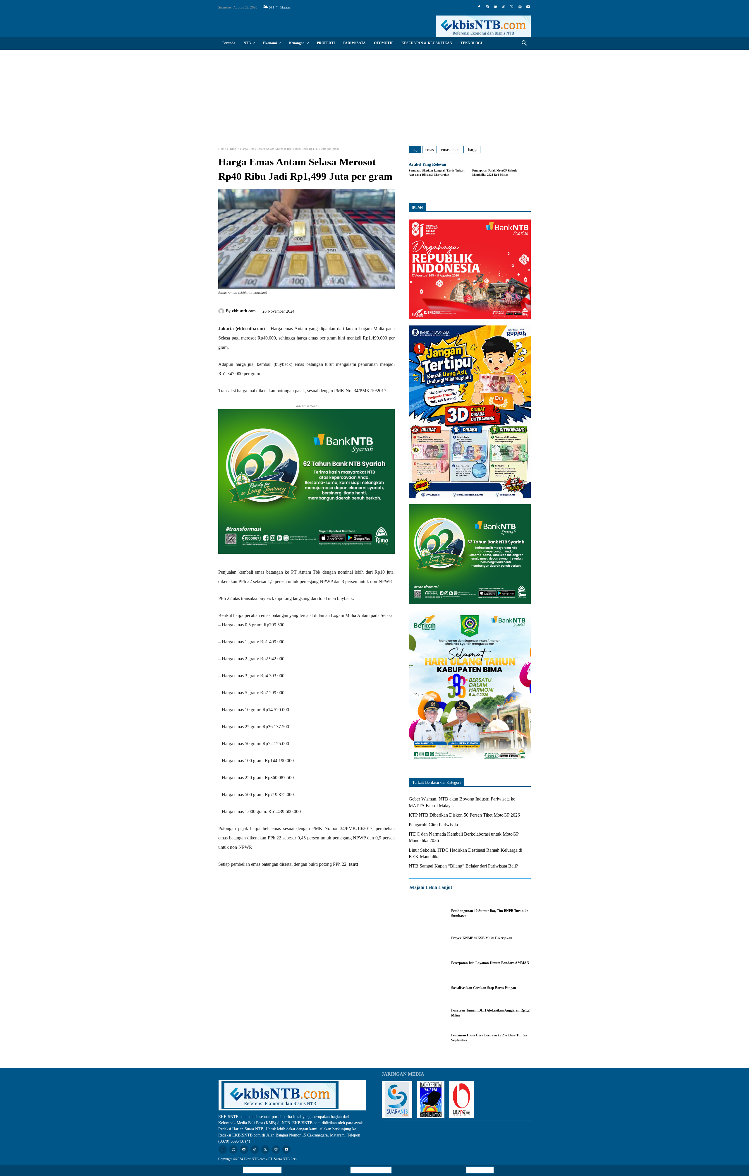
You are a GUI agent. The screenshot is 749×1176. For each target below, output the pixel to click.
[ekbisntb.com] (222, 311)
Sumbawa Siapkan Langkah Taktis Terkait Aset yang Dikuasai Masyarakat (436, 172)
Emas (429, 150)
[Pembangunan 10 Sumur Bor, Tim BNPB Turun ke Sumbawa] (427, 913)
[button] (524, 43)
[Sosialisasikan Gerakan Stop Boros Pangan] (427, 988)
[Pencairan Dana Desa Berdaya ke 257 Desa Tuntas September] (427, 1038)
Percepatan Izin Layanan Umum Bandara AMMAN (490, 963)
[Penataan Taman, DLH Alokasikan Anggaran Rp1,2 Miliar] (427, 1013)
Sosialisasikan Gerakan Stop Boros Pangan (483, 988)
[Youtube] (528, 7)
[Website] (520, 7)
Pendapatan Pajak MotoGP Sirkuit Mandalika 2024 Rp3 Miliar (494, 172)
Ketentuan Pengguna (262, 1170)
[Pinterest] (333, 310)
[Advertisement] (374, 94)
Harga (472, 150)
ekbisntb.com (244, 311)
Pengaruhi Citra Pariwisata (433, 824)
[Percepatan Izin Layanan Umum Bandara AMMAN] (427, 963)
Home (222, 148)
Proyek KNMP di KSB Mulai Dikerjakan (481, 938)
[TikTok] (503, 7)
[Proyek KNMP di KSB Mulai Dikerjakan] (427, 938)
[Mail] (495, 7)
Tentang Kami (480, 1170)
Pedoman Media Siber (371, 1170)
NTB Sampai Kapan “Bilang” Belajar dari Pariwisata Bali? (463, 865)
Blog (233, 148)
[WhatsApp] (346, 310)
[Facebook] (479, 7)
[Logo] (483, 26)
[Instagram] (487, 7)
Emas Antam (451, 150)
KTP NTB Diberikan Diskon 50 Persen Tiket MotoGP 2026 (464, 814)
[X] (511, 7)
